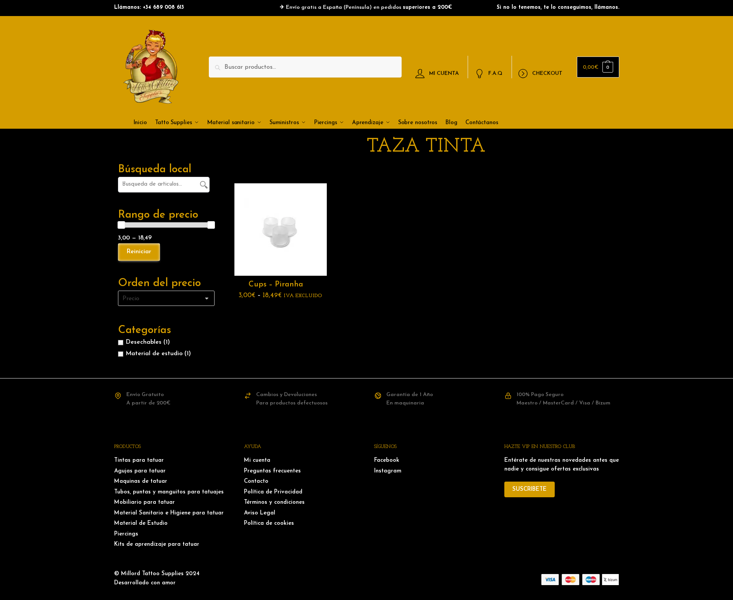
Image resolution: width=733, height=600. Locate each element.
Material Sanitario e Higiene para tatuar (169, 513)
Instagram (387, 471)
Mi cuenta (257, 460)
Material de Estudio (141, 523)
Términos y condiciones (274, 502)
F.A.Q (495, 73)
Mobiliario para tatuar (144, 502)
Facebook (386, 460)
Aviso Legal (259, 513)
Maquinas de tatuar (140, 481)
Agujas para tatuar (140, 471)
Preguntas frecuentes (272, 471)
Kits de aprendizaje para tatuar (156, 544)
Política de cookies (269, 523)
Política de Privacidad (273, 492)
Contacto (256, 481)
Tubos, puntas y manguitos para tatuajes (169, 492)
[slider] (121, 225)
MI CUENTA (444, 73)
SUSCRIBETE (529, 489)
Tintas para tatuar (139, 460)
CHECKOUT (547, 73)
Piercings (126, 534)
